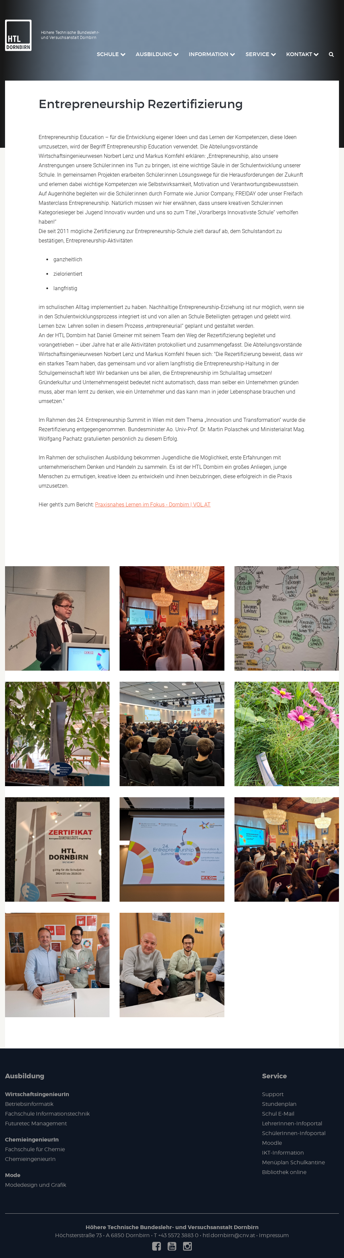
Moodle (272, 1143)
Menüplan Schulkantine (293, 1162)
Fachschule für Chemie (35, 1149)
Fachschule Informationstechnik (47, 1114)
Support (273, 1094)
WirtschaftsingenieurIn (37, 1094)
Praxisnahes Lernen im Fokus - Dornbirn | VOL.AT (153, 504)
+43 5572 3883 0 (178, 1235)
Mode (12, 1175)
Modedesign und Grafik (35, 1185)
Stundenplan (279, 1104)
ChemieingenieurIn (32, 1139)
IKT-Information (283, 1153)
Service (274, 1076)
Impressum (274, 1235)
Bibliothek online (284, 1172)
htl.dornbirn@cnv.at (229, 1235)
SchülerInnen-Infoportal (294, 1133)
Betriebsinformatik (29, 1104)
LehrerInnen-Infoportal (292, 1123)
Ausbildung (24, 1076)
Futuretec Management (36, 1123)
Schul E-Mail (278, 1114)
